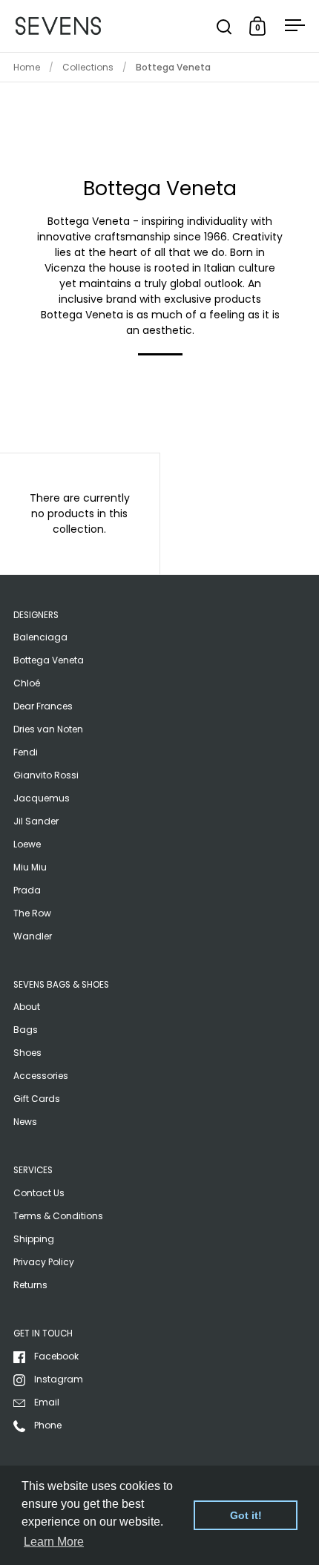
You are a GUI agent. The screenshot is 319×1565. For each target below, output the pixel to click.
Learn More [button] (54, 1541)
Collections (88, 67)
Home (26, 67)
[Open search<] (224, 26)
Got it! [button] (246, 1515)
